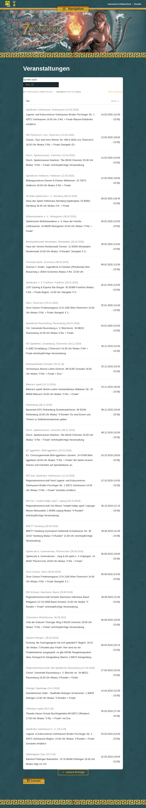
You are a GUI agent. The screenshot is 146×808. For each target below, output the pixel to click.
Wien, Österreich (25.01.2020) (42, 303)
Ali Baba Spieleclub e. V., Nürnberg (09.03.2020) (51, 196)
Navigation (73, 9)
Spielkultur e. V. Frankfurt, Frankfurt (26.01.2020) (52, 282)
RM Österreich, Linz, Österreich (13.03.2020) (50, 135)
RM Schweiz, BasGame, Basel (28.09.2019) (49, 592)
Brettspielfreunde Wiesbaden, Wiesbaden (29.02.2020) (55, 241)
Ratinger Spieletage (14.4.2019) (43, 688)
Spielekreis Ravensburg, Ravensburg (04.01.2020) (53, 323)
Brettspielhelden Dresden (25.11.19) (45, 364)
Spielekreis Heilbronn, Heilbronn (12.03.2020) (50, 175)
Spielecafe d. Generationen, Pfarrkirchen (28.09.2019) (54, 551)
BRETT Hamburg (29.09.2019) (42, 526)
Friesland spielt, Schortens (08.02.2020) (47, 262)
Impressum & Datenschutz (119, 4)
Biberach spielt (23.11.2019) (41, 384)
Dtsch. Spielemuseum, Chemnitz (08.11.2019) (50, 430)
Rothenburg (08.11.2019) (39, 405)
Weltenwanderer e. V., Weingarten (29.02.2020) (51, 216)
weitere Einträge (73, 772)
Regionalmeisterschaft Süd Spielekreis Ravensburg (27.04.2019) (60, 668)
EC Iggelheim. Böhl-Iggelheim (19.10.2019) (49, 450)
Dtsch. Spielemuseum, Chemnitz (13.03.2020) (50, 155)
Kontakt (137, 4)
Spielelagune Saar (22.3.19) (40, 754)
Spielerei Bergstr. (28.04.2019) (42, 637)
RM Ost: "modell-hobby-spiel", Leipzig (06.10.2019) (53, 501)
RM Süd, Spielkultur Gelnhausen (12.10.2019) (50, 475)
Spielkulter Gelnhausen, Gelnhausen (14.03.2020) (52, 109)
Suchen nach (30, 79)
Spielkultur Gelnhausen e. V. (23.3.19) (46, 729)
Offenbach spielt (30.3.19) (40, 708)
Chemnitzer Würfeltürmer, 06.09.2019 (46, 617)
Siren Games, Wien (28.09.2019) (43, 571)
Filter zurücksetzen (115, 92)
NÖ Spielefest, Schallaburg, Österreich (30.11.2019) (53, 343)
